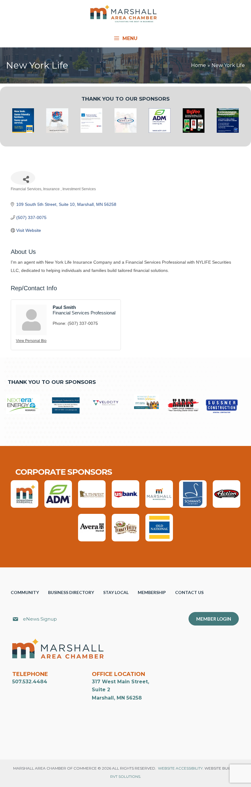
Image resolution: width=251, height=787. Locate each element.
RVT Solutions (125, 776)
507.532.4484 (29, 682)
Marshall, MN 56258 (117, 698)
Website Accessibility (180, 768)
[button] (132, 619)
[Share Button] (23, 178)
